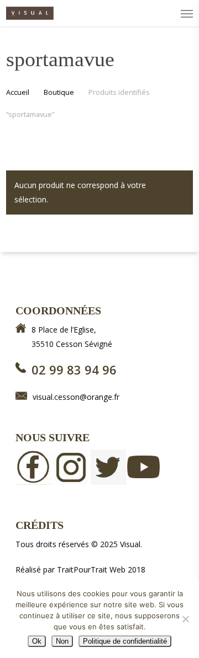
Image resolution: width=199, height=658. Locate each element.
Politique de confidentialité (125, 641)
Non (62, 641)
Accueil (17, 92)
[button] (187, 13)
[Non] (185, 618)
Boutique (59, 92)
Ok (36, 641)
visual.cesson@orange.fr (76, 397)
